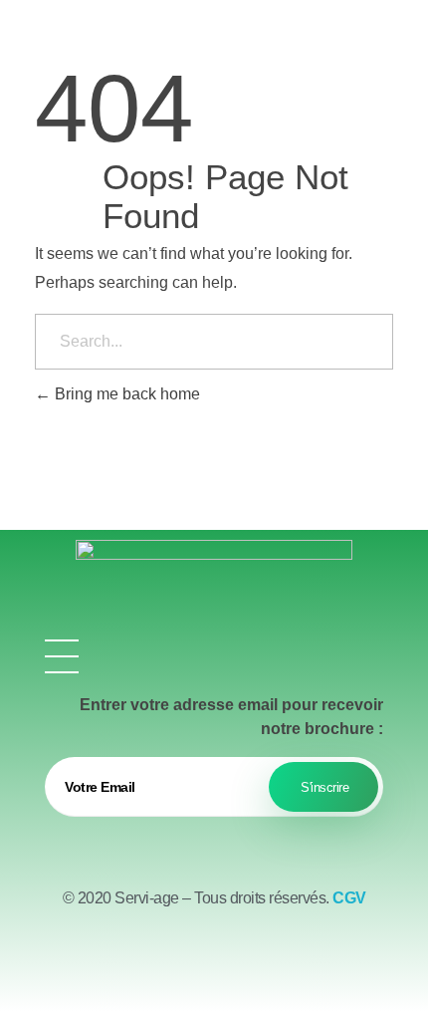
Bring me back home (125, 393)
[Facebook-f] (159, 961)
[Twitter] (214, 961)
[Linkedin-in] (269, 961)
